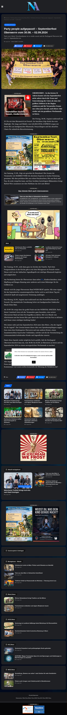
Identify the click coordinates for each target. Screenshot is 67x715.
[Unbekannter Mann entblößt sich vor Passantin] (9, 249)
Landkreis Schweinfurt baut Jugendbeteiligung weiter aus (54, 248)
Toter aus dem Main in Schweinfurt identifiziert (53, 474)
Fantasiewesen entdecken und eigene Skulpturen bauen (32, 606)
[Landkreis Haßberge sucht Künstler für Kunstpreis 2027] (54, 412)
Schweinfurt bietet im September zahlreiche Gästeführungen (31, 420)
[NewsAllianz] (33, 6)
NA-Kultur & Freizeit (36, 17)
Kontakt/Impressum (33, 695)
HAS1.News (37, 698)
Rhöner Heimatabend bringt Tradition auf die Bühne (30, 598)
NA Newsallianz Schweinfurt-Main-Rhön (20, 17)
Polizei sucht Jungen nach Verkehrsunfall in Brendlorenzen (32, 681)
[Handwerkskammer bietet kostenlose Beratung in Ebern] (9, 633)
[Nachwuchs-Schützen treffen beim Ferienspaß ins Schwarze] (13, 412)
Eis (42, 279)
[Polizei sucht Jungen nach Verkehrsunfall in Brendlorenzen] (9, 683)
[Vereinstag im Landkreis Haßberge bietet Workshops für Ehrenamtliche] (9, 625)
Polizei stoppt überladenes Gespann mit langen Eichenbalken (23, 257)
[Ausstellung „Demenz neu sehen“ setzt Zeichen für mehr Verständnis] (9, 676)
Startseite (7, 17)
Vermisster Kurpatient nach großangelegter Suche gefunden (33, 648)
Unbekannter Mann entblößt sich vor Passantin (23, 247)
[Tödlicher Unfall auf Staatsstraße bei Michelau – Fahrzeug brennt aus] (39, 483)
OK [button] (34, 362)
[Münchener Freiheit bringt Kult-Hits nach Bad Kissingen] (13, 394)
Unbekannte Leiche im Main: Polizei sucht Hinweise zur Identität (34, 565)
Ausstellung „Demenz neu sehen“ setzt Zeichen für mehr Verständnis (35, 673)
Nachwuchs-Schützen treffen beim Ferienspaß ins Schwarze (12, 420)
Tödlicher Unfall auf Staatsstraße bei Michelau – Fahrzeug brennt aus (54, 482)
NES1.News (48, 698)
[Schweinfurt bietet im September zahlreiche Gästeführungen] (33, 412)
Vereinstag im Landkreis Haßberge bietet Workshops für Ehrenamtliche (36, 623)
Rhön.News (25, 698)
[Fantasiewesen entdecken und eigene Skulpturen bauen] (33, 394)
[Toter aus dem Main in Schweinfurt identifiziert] (39, 475)
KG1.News (42, 698)
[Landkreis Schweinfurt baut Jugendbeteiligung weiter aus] (39, 249)
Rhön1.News (31, 698)
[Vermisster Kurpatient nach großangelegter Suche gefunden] (9, 650)
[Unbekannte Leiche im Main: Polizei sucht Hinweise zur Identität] (9, 567)
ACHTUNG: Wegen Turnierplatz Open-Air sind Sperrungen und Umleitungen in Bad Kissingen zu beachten (38, 656)
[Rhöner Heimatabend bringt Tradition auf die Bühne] (54, 394)
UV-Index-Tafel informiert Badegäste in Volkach (53, 256)
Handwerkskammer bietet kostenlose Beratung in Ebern (31, 631)
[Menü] (2, 7)
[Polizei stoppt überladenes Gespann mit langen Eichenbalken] (9, 258)
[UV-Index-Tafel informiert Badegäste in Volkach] (39, 258)
